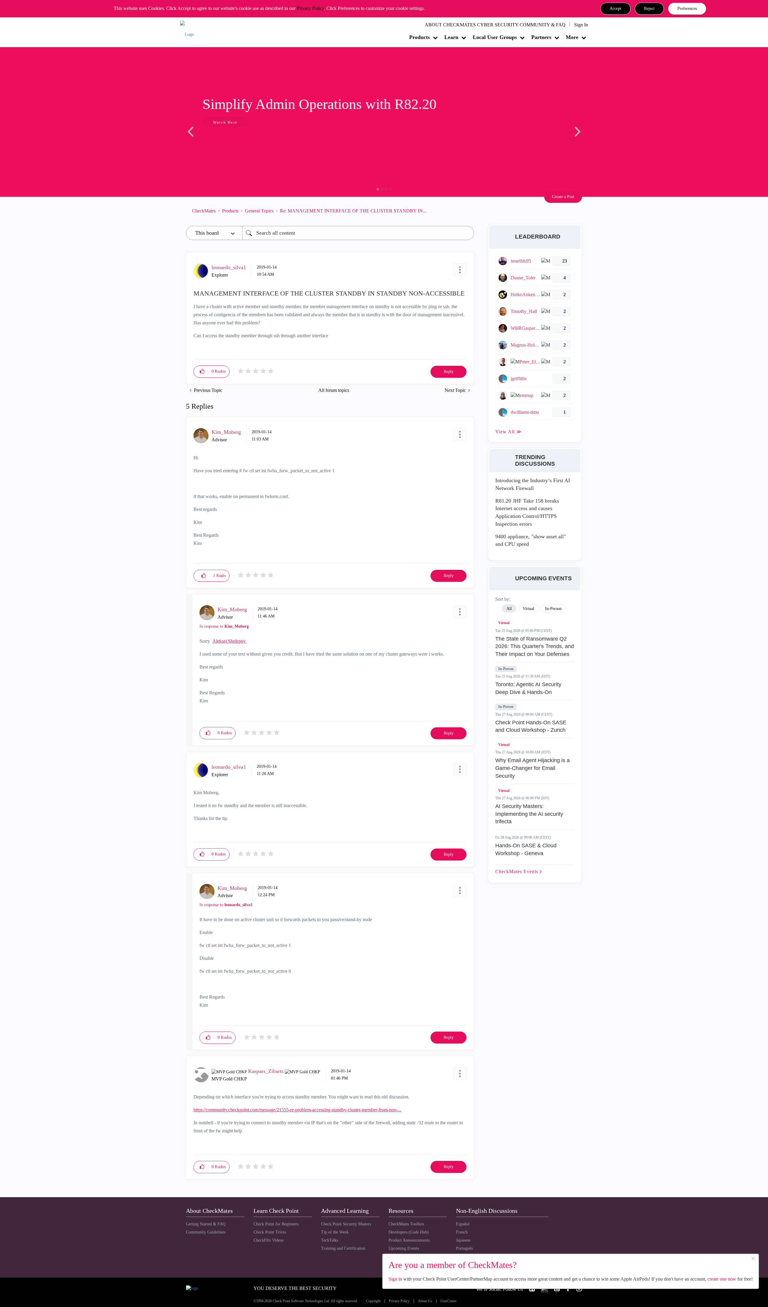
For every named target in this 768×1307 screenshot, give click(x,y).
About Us (425, 1301)
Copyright (373, 1301)
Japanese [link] (463, 1240)
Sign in (395, 1278)
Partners (541, 37)
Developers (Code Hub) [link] (408, 1232)
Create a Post (563, 196)
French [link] (462, 1232)
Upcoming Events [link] (403, 1248)
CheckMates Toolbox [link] (406, 1224)
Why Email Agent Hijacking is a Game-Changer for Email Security (532, 768)
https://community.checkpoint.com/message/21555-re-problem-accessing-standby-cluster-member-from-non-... (297, 1109)
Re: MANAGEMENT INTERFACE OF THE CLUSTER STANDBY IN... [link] (353, 210)
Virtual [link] (528, 608)
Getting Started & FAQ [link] (206, 1224)
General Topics (259, 210)
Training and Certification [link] (343, 1248)
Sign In (581, 24)
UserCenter (448, 1301)
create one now (721, 1278)
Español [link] (463, 1224)
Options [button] (466, 210)
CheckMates (204, 210)
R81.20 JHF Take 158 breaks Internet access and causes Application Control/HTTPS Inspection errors (527, 512)
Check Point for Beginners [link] (276, 1224)
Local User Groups (495, 37)
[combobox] (358, 233)
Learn (451, 37)
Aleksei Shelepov (229, 641)
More (572, 37)
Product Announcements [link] (409, 1240)
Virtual (503, 623)
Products (419, 37)
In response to (224, 626)
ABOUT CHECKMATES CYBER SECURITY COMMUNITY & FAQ (495, 24)
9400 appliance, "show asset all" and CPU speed (530, 540)
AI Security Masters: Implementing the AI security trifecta (529, 814)
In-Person (506, 669)
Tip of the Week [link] (335, 1232)
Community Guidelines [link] (205, 1232)
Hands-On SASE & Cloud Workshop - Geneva (525, 849)
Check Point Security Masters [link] (346, 1224)
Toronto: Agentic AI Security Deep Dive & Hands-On (528, 688)
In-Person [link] (553, 608)
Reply (449, 371)
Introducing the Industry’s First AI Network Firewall (532, 484)
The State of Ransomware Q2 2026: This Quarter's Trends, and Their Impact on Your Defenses (534, 646)
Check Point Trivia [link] (270, 1232)
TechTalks (329, 1240)
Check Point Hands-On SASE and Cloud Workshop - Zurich (530, 726)
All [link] (509, 608)
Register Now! (228, 140)
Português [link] (464, 1248)
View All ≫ (508, 431)
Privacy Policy (310, 8)
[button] (615, 9)
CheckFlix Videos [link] (269, 1240)
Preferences (687, 8)
